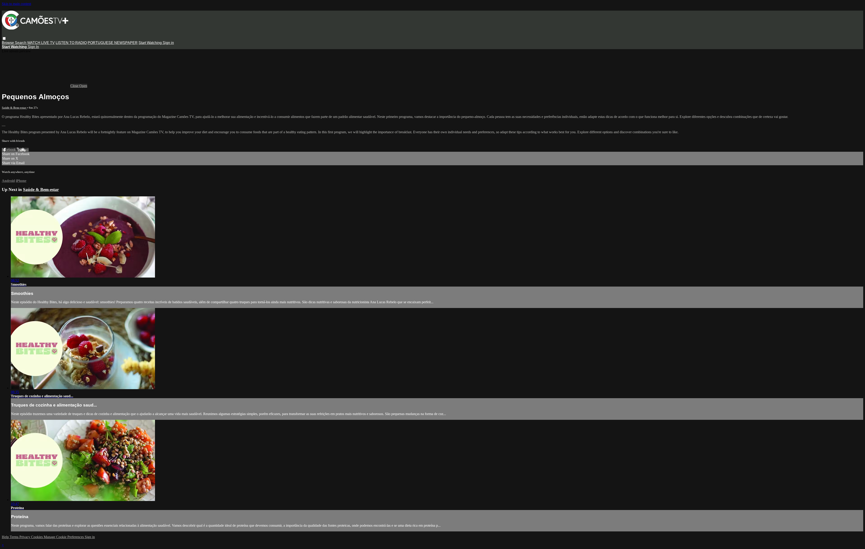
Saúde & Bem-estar (14, 107)
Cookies (37, 537)
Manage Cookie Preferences (64, 537)
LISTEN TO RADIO (71, 43)
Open (83, 86)
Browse (8, 43)
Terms (14, 537)
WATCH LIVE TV (41, 43)
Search (21, 43)
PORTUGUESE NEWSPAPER (113, 43)
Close (74, 86)
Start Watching (151, 43)
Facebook (9, 150)
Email (24, 150)
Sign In (33, 47)
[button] (4, 38)
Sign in (168, 43)
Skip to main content (16, 4)
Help (6, 537)
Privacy (25, 537)
